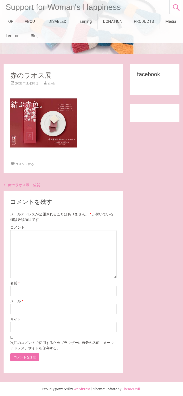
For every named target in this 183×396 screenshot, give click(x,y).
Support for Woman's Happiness (63, 7)
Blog (35, 35)
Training (85, 21)
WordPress (82, 389)
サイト (15, 319)
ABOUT (31, 21)
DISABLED (57, 21)
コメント (17, 227)
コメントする (24, 164)
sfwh (51, 83)
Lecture (12, 35)
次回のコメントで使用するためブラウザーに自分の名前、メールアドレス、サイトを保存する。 (62, 345)
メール (16, 301)
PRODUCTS (144, 21)
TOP (9, 21)
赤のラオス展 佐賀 (22, 185)
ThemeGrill (131, 389)
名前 (15, 283)
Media (170, 21)
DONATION (113, 21)
